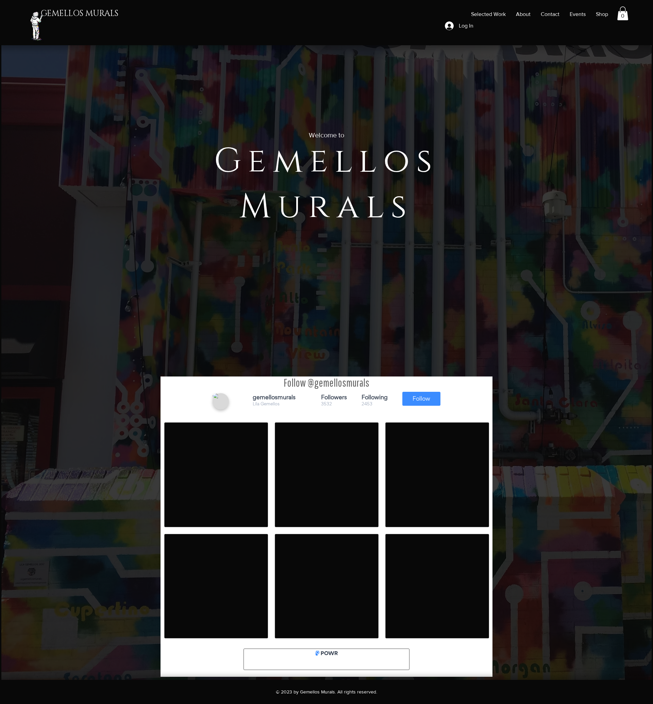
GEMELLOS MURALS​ (79, 13)
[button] (623, 13)
